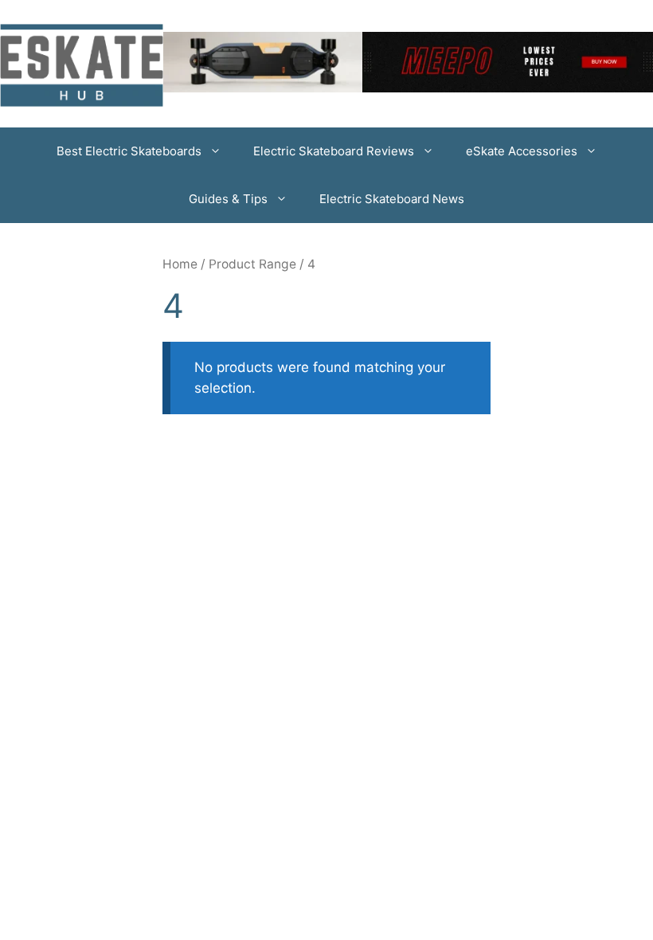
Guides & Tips (228, 198)
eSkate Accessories (521, 151)
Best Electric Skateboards (129, 151)
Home (179, 264)
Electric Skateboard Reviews (333, 151)
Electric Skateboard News (391, 198)
